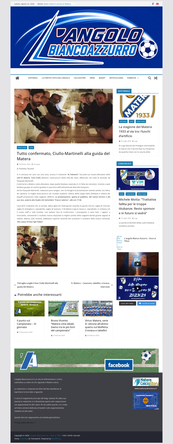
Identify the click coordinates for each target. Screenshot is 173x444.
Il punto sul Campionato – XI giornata (26, 324)
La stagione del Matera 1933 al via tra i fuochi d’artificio (135, 131)
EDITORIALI (33, 78)
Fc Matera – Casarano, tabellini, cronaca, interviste (90, 285)
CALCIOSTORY (80, 78)
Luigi (135, 141)
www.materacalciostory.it (146, 388)
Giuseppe (36, 164)
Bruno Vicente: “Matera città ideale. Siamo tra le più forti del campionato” (63, 325)
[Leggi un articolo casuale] (156, 78)
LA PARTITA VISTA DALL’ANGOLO (56, 78)
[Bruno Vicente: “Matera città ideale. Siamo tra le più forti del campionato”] (63, 302)
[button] (137, 78)
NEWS (92, 78)
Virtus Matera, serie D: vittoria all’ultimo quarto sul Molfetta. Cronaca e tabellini (96, 325)
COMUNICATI (130, 194)
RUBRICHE (131, 78)
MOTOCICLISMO (116, 78)
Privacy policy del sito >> (25, 422)
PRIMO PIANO (22, 147)
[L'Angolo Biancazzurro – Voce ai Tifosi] (86, 8)
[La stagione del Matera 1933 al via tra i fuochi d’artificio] (138, 106)
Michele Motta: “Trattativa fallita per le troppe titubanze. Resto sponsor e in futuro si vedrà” (137, 206)
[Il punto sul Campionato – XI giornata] (29, 302)
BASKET (102, 78)
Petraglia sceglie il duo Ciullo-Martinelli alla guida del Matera (37, 285)
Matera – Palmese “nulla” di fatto (58, 4)
